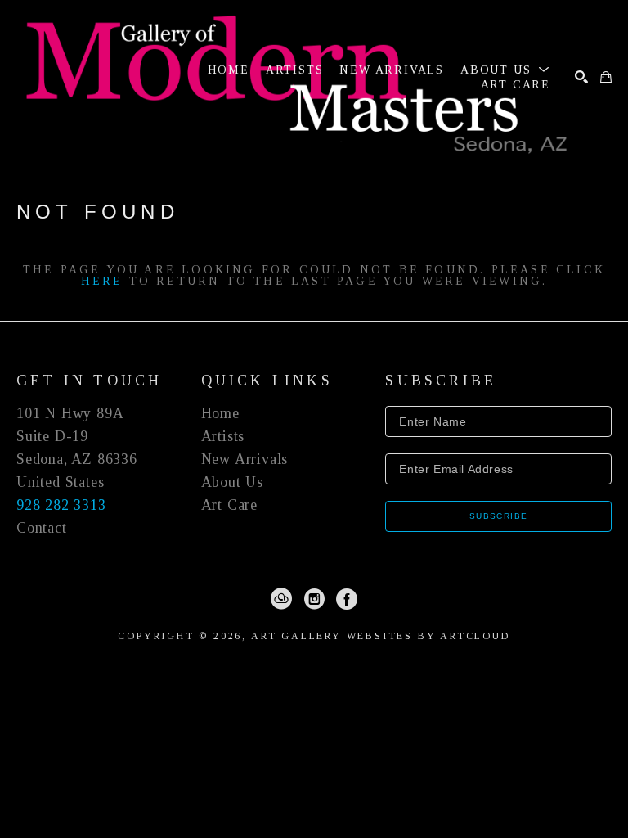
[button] (505, 70)
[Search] (581, 76)
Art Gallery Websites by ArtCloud (380, 636)
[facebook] (346, 599)
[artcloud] (281, 599)
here (102, 281)
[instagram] (314, 599)
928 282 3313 (61, 505)
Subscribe (498, 515)
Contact (41, 528)
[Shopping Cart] (606, 76)
